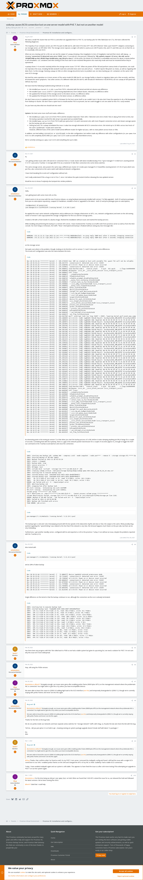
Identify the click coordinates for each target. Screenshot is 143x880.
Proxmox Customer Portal (60, 855)
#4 (135, 544)
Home (53, 838)
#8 (135, 700)
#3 (135, 188)
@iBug (27, 760)
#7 (135, 681)
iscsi (25, 28)
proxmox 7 (39, 28)
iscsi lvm (31, 28)
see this (86, 691)
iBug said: (30, 704)
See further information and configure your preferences (27, 876)
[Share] (132, 37)
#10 (135, 775)
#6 (135, 665)
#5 (135, 648)
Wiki (52, 846)
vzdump (46, 28)
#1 (135, 37)
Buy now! (101, 855)
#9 (135, 741)
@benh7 (37, 684)
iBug (9, 28)
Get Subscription (57, 842)
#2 (135, 154)
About (53, 859)
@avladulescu (29, 684)
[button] (43, 14)
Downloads (55, 851)
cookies (22, 872)
